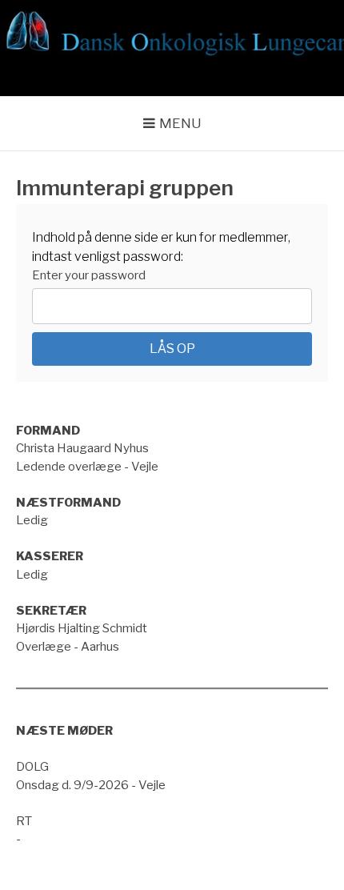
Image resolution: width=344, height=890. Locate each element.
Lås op (172, 348)
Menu (180, 123)
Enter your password (89, 275)
